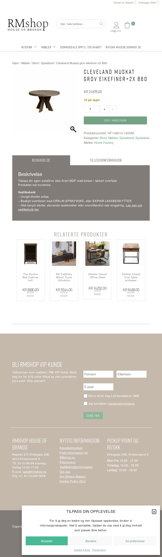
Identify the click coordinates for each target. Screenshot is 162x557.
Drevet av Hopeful (124, 2)
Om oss (65, 471)
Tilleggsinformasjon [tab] (106, 160)
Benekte (91, 541)
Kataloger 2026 (147, 2)
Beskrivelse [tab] (41, 160)
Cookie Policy (82, 549)
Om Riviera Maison (73, 476)
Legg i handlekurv (115, 120)
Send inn (93, 415)
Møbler (46, 47)
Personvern (99, 549)
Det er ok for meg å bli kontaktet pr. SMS (113, 396)
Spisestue (142, 137)
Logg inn (115, 30)
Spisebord (47, 63)
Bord (35, 63)
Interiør (26, 47)
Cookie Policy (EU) (73, 481)
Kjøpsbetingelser (71, 448)
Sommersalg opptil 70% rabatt (81, 47)
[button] (154, 511)
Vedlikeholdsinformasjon (76, 467)
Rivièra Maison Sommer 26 (123, 47)
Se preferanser (135, 541)
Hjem (15, 63)
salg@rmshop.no (34, 471)
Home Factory (104, 142)
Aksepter (47, 541)
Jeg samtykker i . (111, 403)
